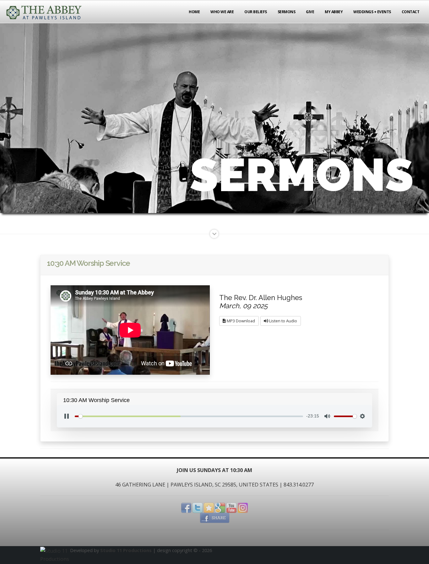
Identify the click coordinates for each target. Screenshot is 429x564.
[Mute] (327, 416)
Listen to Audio (282, 321)
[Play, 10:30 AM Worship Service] (67, 416)
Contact (411, 11)
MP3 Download (240, 321)
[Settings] (362, 416)
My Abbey (334, 11)
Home (194, 11)
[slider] (189, 416)
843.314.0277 (299, 484)
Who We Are (222, 11)
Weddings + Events (372, 11)
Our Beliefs (255, 11)
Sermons (287, 11)
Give (310, 11)
